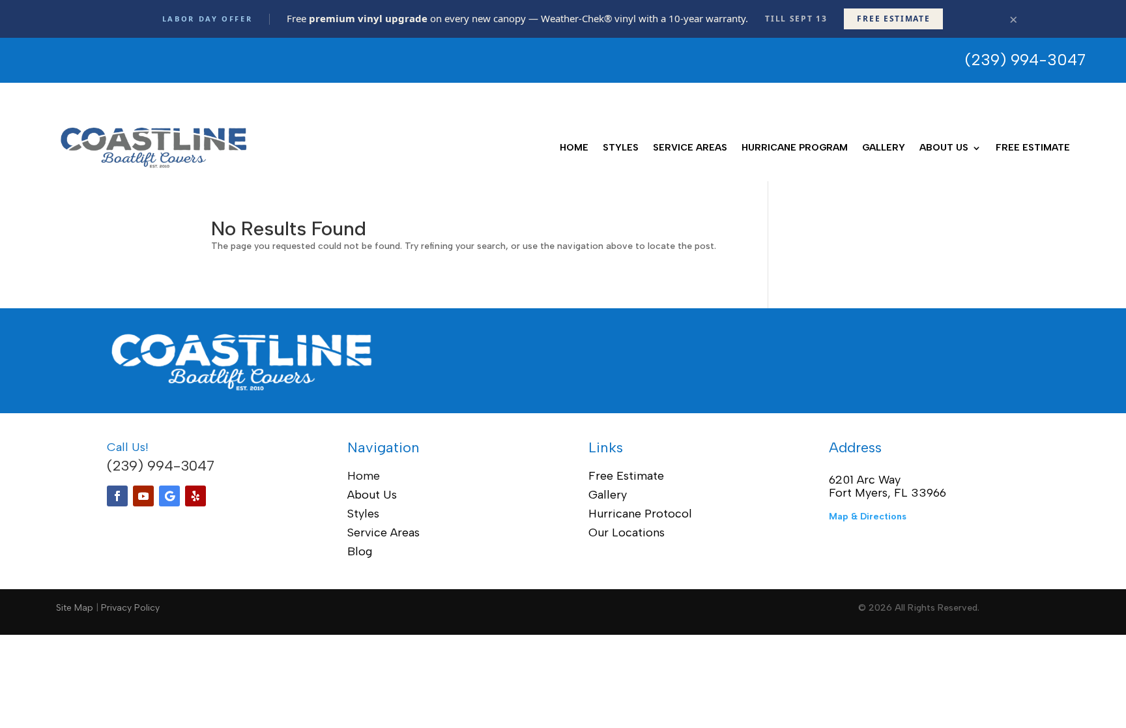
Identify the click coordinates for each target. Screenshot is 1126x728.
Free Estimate (1033, 147)
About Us (943, 147)
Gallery (883, 147)
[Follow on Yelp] (195, 496)
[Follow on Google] (169, 496)
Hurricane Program (795, 147)
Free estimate (893, 18)
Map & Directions (867, 516)
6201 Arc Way (865, 480)
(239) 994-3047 (160, 465)
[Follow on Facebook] (117, 496)
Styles (621, 147)
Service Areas (690, 147)
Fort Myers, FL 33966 (887, 493)
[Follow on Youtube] (143, 496)
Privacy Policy (130, 607)
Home (574, 147)
